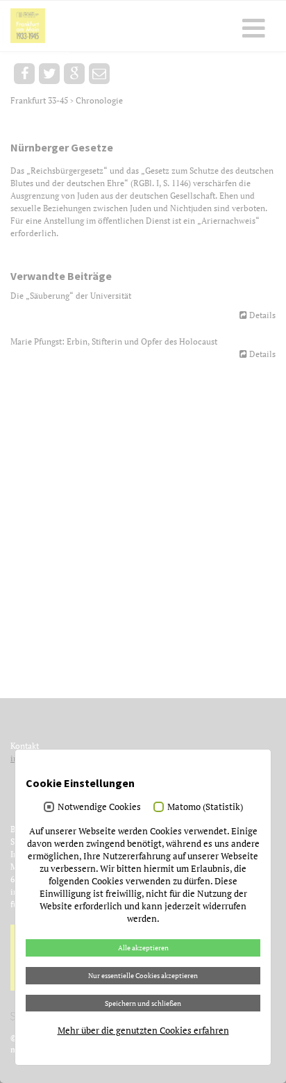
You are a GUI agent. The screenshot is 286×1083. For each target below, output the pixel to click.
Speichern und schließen (143, 1003)
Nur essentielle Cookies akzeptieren (143, 975)
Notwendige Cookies (99, 806)
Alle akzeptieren (143, 947)
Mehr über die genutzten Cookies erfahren (143, 1030)
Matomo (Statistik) (205, 806)
